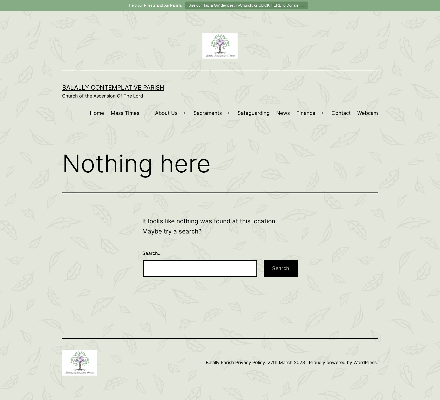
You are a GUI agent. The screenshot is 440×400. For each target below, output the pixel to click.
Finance (305, 113)
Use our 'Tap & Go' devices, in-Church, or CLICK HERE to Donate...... (246, 5)
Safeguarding (254, 113)
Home (97, 113)
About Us (166, 113)
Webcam (367, 113)
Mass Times (125, 113)
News (283, 113)
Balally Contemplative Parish (113, 87)
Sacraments (208, 113)
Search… (152, 253)
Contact (341, 113)
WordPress (365, 362)
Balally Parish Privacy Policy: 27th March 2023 (255, 362)
